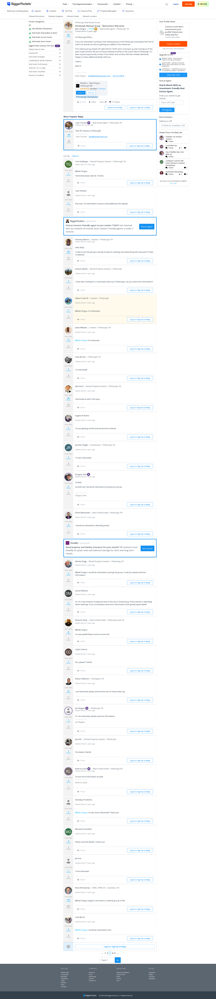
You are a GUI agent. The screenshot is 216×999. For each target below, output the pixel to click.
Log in (176, 4)
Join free (188, 4)
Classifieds (64, 979)
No (175, 183)
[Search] (167, 4)
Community (103, 4)
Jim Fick (78, 858)
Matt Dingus (80, 29)
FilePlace (63, 983)
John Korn (79, 386)
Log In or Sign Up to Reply (140, 107)
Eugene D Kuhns (82, 415)
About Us (92, 972)
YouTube (151, 977)
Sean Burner (80, 357)
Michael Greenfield (83, 829)
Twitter (151, 974)
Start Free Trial (173, 75)
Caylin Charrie (81, 649)
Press (90, 974)
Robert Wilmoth (82, 679)
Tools (65, 4)
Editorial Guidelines (123, 972)
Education (64, 977)
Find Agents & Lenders (82, 4)
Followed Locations (89, 16)
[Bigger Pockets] (19, 4)
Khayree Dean (81, 620)
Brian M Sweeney (82, 888)
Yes (171, 183)
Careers (91, 979)
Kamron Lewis (81, 768)
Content (116, 4)
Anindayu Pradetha (83, 800)
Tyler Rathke (81, 191)
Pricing (129, 4)
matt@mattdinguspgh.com (99, 76)
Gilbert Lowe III (81, 298)
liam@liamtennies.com (98, 136)
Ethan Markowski (82, 512)
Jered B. (78, 739)
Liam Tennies (81, 123)
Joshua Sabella (81, 269)
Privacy (119, 979)
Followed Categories (55, 16)
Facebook (152, 972)
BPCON (203, 4)
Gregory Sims (81, 474)
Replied (85, 125)
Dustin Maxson (81, 590)
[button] (103, 102)
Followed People (73, 16)
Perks (62, 985)
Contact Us (92, 981)
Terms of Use (121, 974)
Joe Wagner (80, 708)
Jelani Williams (81, 327)
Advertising (92, 977)
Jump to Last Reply (115, 107)
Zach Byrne (80, 917)
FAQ (118, 981)
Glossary (63, 987)
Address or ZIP (165, 121)
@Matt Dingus (81, 340)
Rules (118, 977)
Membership (65, 972)
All (29, 25)
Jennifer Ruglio (81, 445)
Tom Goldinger (81, 161)
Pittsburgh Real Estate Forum (87, 22)
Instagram (152, 979)
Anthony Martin (82, 239)
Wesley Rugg (80, 561)
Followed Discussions (37, 16)
